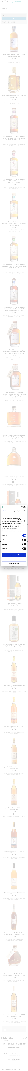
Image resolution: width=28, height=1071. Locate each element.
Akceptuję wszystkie (14, 554)
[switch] (24, 540)
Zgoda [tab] (4, 510)
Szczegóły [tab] (12, 510)
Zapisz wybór (14, 559)
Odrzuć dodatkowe (14, 563)
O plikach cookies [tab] (21, 510)
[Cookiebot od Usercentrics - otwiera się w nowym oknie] (20, 507)
